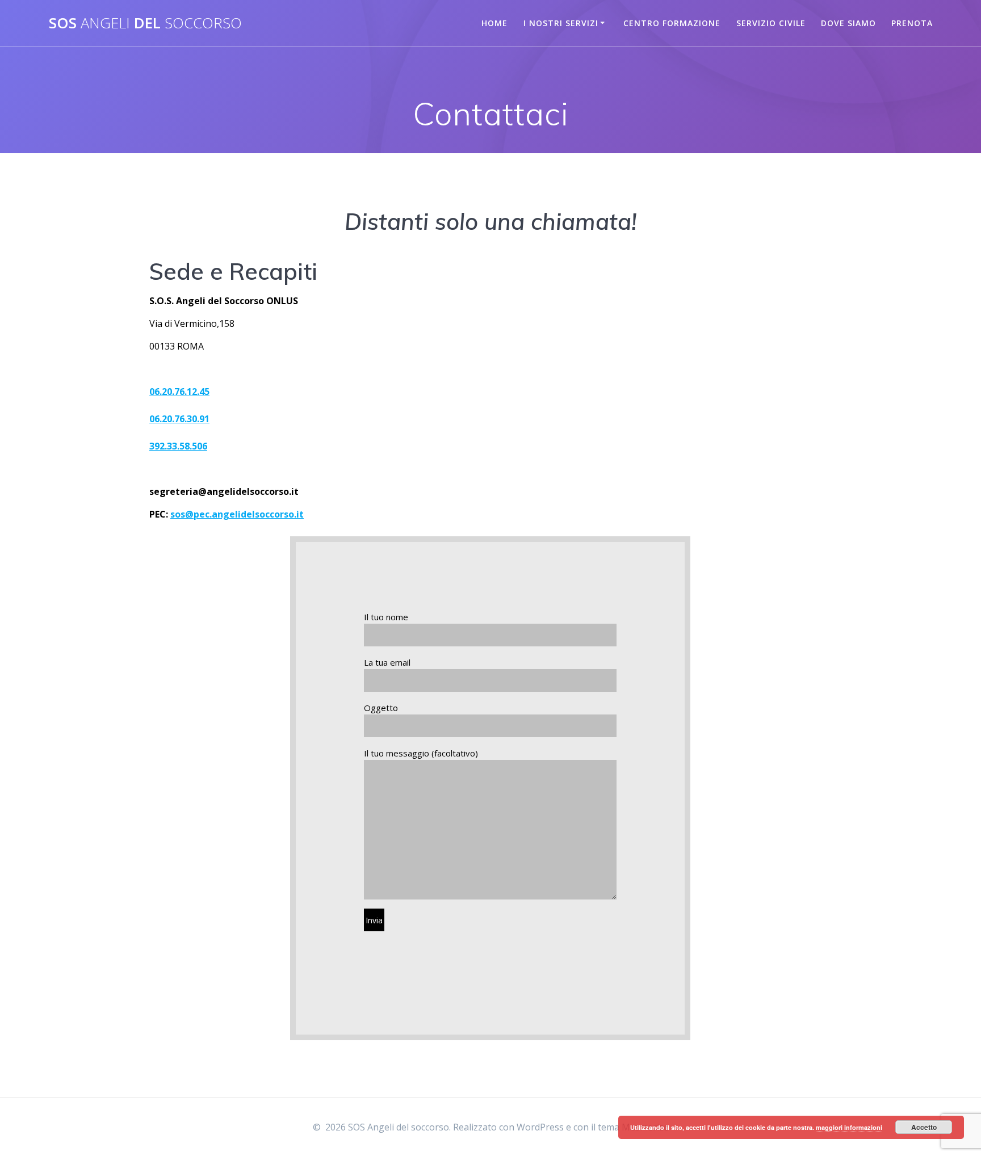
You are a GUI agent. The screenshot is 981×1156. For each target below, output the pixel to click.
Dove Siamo (848, 23)
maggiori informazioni (849, 1127)
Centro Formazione (671, 23)
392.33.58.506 (178, 446)
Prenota (912, 23)
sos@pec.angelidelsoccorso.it (237, 514)
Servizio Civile (771, 23)
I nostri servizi (560, 23)
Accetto (924, 1127)
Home (494, 23)
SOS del (145, 23)
